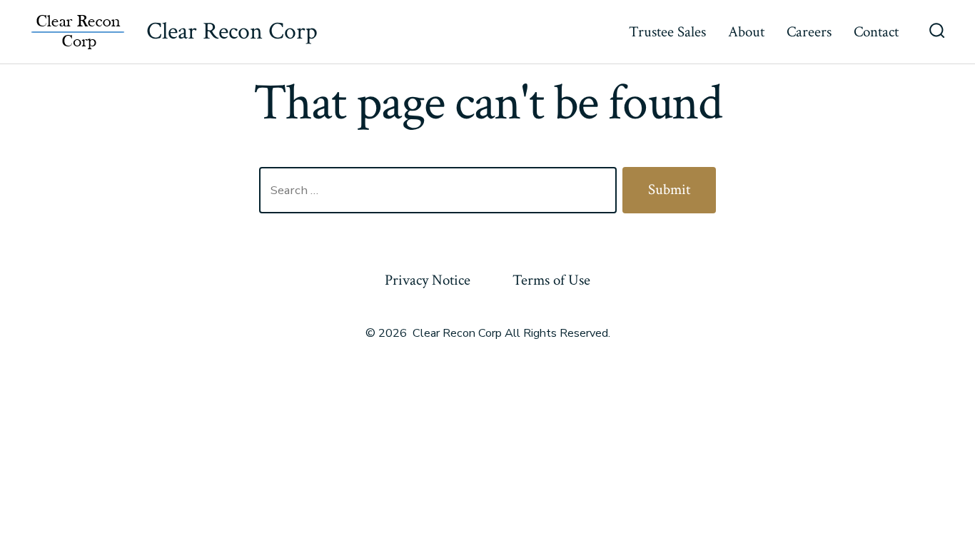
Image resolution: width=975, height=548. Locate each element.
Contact (876, 31)
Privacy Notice (427, 280)
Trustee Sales (667, 31)
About (746, 31)
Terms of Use (551, 280)
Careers (809, 31)
